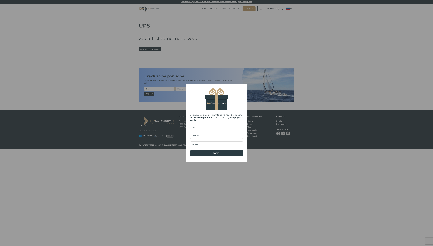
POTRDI (216, 153)
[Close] (244, 86)
